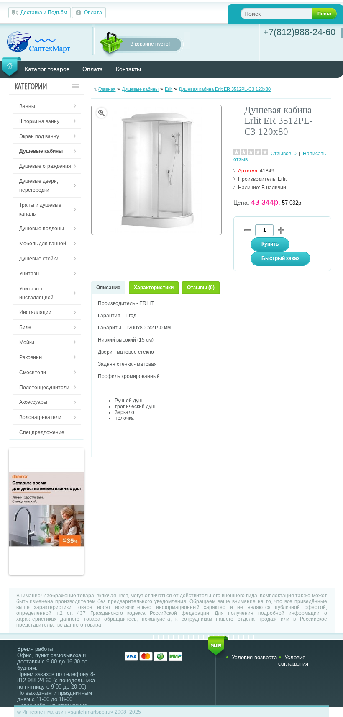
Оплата (93, 12)
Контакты (128, 69)
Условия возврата (254, 657)
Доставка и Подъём (43, 12)
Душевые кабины (140, 89)
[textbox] (283, 13)
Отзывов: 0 (284, 154)
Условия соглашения (293, 660)
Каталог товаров (47, 69)
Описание (108, 287)
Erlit (168, 89)
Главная (106, 89)
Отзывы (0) (201, 287)
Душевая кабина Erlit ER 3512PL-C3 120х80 (225, 89)
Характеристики (154, 287)
